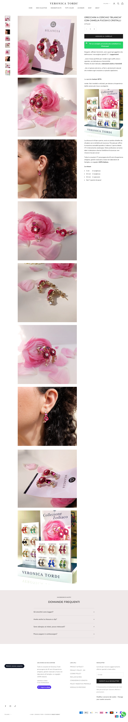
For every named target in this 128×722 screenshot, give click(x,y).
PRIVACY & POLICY (76, 667)
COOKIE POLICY (75, 674)
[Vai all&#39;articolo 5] (7, 45)
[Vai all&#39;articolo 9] (7, 73)
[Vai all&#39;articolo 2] (7, 25)
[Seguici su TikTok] (15, 706)
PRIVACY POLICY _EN (77, 670)
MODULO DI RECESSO (78, 687)
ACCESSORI (81, 8)
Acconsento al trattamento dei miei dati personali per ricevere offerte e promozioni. (109, 689)
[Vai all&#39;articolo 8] (7, 65)
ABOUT (97, 8)
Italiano (105, 3)
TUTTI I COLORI (69, 8)
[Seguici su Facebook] (5, 706)
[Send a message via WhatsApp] (123, 714)
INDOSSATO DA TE (56, 8)
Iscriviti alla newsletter (109, 681)
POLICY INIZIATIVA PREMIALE (80, 684)
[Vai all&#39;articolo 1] (7, 18)
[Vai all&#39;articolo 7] (7, 58)
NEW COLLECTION (41, 8)
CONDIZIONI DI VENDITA (78, 680)
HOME (30, 8)
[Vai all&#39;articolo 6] (7, 52)
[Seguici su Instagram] (10, 706)
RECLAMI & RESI (76, 677)
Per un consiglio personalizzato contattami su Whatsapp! (105, 45)
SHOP (89, 8)
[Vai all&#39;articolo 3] (7, 32)
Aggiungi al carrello (103, 36)
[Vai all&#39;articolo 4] (7, 38)
